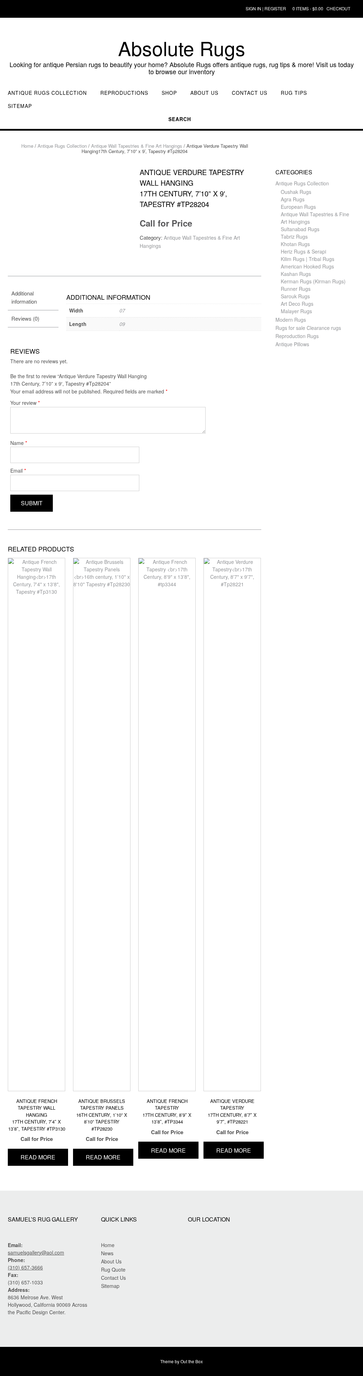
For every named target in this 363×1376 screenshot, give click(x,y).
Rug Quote (113, 1269)
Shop (169, 92)
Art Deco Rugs (297, 303)
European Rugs (298, 206)
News (107, 1253)
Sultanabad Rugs (300, 229)
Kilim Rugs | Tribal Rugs (307, 258)
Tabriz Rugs (294, 236)
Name (18, 442)
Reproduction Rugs (297, 335)
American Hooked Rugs (307, 266)
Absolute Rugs (181, 48)
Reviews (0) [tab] (25, 318)
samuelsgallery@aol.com (36, 1252)
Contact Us (249, 92)
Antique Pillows (292, 344)
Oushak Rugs (296, 191)
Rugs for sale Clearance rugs (308, 327)
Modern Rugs (290, 319)
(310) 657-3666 (25, 1267)
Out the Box (191, 1361)
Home (27, 145)
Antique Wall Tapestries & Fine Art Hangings (136, 145)
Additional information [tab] (24, 297)
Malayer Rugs (296, 311)
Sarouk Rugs (295, 296)
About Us (204, 92)
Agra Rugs (293, 199)
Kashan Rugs (296, 273)
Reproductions (124, 92)
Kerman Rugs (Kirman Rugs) (313, 281)
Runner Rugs (296, 288)
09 (122, 323)
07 (122, 310)
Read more (38, 1157)
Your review (25, 402)
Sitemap (20, 106)
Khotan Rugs (295, 244)
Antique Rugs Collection (47, 92)
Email (18, 470)
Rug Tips (294, 92)
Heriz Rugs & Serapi (303, 251)
